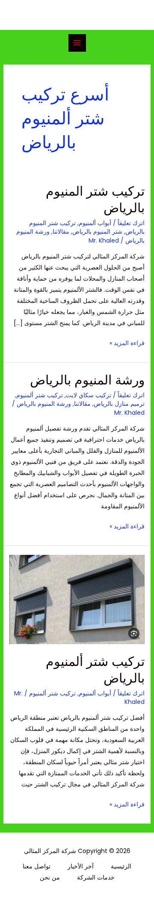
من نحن (50, 877)
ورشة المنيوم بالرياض (87, 380)
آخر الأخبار (81, 866)
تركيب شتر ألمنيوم (39, 395)
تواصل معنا (36, 866)
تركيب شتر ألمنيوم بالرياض (95, 669)
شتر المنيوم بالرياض (97, 231)
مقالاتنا (61, 231)
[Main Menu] (77, 43)
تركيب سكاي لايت (88, 395)
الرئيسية (121, 866)
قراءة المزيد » (127, 342)
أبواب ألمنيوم (95, 223)
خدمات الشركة (96, 877)
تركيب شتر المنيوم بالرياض (95, 199)
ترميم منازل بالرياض (119, 403)
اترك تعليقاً (131, 223)
